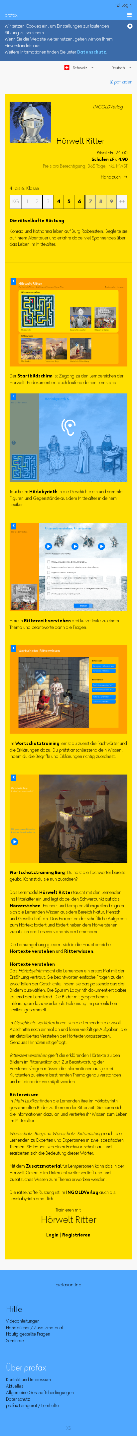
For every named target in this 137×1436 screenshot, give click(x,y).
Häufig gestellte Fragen (28, 1334)
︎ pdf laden (121, 82)
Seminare (15, 1341)
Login (52, 1235)
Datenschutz (91, 52)
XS (68, 1428)
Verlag (82, 1193)
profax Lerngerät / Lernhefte (32, 1406)
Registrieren (76, 1235)
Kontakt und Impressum (28, 1380)
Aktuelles (14, 1386)
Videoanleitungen (23, 1321)
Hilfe (14, 1310)
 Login (123, 5)
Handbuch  (114, 177)
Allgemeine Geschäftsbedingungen (40, 1393)
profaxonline (68, 1285)
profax (11, 15)
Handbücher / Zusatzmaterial (34, 1328)
